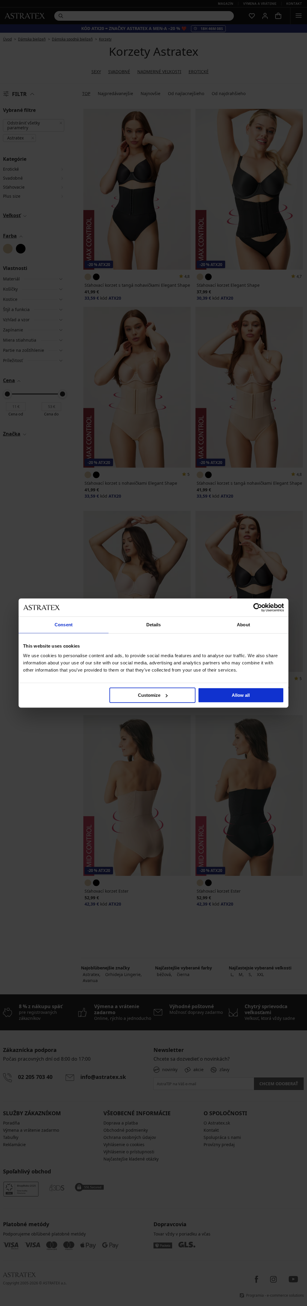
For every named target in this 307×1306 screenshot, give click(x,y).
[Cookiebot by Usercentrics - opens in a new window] (257, 607)
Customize (149, 695)
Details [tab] (153, 624)
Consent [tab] (64, 624)
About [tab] (243, 624)
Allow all (241, 695)
